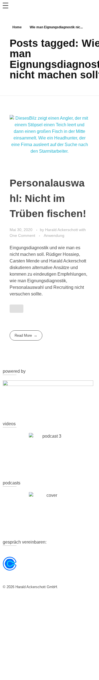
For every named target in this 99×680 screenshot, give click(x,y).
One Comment (22, 235)
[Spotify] (39, 602)
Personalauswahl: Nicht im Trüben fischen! (48, 198)
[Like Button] (16, 309)
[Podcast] (54, 602)
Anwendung (54, 235)
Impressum (86, 636)
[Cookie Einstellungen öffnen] (10, 669)
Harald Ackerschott (62, 229)
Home (17, 27)
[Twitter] (9, 602)
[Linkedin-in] (24, 602)
